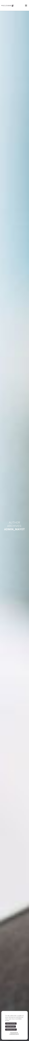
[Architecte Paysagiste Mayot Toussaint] (7, 5)
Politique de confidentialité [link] (14, 1033)
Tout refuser (10, 1026)
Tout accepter (10, 1023)
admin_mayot (14, 529)
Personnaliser (10, 1029)
